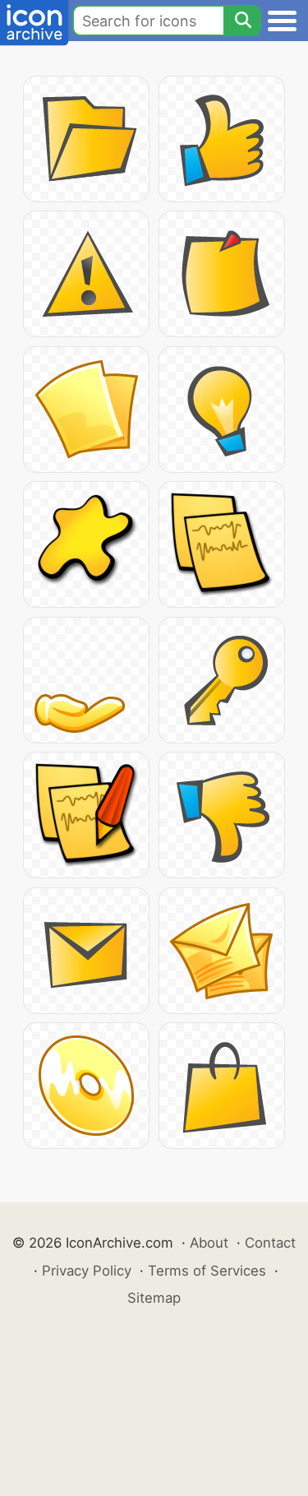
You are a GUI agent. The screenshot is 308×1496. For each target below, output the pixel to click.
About (209, 1242)
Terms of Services (207, 1270)
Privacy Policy (86, 1270)
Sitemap (154, 1298)
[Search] (242, 20)
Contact (270, 1242)
